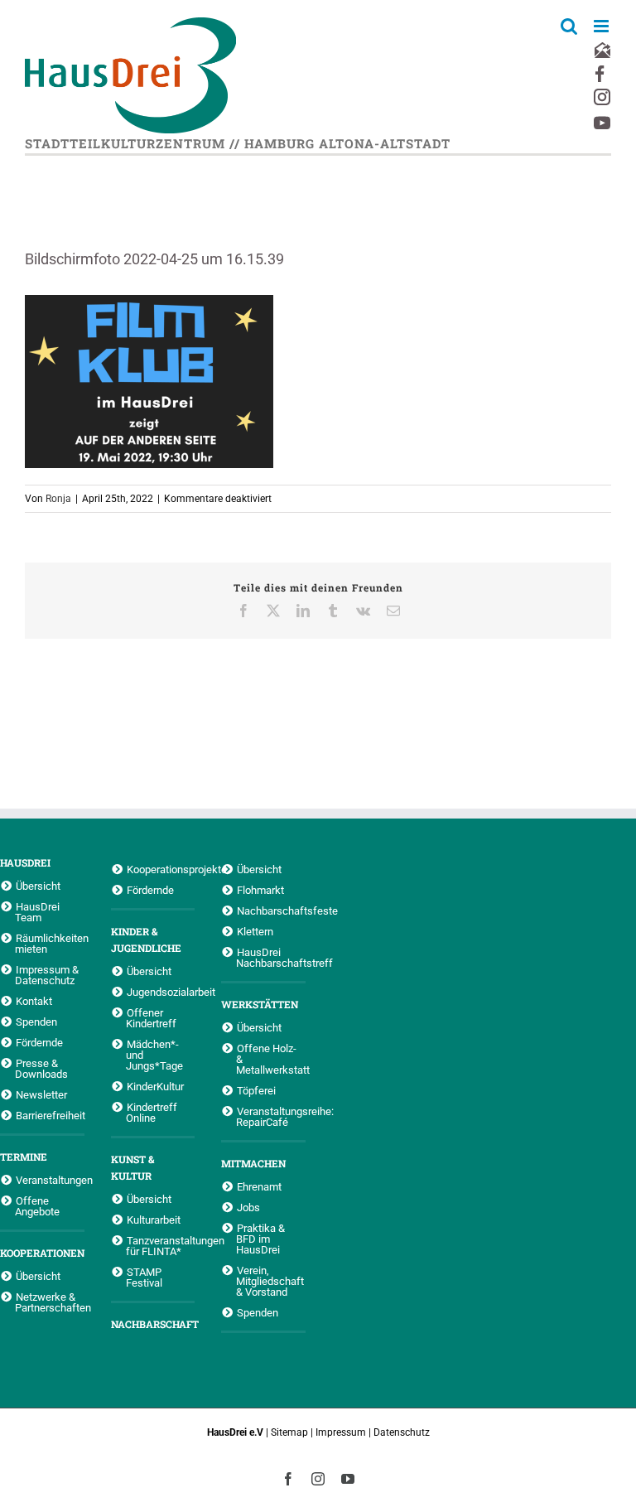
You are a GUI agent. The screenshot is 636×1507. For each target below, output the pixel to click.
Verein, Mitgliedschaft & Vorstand (270, 1280)
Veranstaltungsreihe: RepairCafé (271, 1116)
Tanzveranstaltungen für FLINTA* (160, 1245)
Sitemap (289, 1432)
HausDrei (25, 862)
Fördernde (39, 1042)
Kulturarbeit (154, 1219)
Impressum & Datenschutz (47, 975)
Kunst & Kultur (132, 1167)
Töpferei (256, 1090)
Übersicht (38, 885)
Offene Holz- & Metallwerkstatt (271, 1058)
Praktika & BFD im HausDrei (260, 1238)
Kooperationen (42, 1252)
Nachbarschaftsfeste (271, 910)
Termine (23, 1156)
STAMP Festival (144, 1277)
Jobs (248, 1207)
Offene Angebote (37, 1206)
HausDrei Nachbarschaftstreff (271, 957)
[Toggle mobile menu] (602, 26)
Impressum (341, 1432)
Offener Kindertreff (151, 1018)
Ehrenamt (259, 1186)
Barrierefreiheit (50, 1115)
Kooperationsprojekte (161, 869)
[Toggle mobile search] (569, 26)
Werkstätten (259, 1004)
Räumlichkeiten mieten (49, 943)
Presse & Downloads (41, 1068)
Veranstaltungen (50, 1180)
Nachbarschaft (153, 1324)
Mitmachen (253, 1163)
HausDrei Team (37, 912)
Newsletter (41, 1094)
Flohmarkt (260, 890)
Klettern (255, 931)
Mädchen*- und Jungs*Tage (154, 1054)
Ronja (58, 499)
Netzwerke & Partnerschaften (49, 1302)
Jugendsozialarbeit (161, 991)
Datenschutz (401, 1432)
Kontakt (34, 1001)
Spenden (36, 1021)
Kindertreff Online (151, 1112)
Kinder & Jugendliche (146, 939)
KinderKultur (155, 1086)
